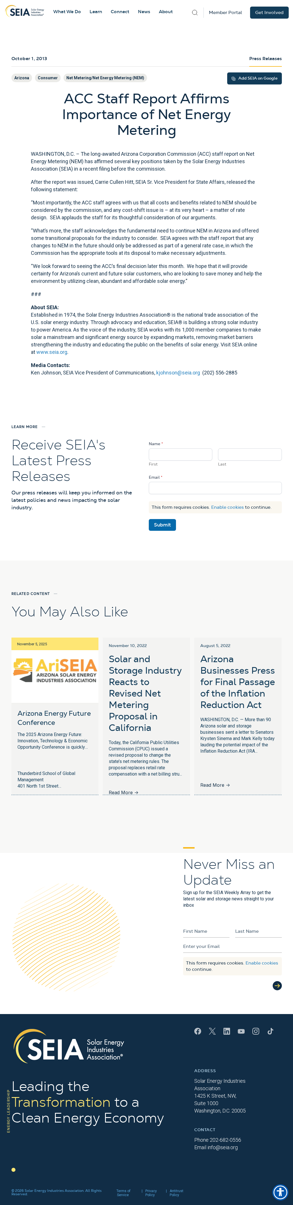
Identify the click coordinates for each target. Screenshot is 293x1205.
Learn (96, 11)
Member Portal (225, 12)
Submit (162, 524)
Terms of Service (123, 1193)
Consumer (48, 78)
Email (156, 478)
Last (222, 464)
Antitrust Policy (176, 1193)
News (144, 11)
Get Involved (269, 12)
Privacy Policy (151, 1193)
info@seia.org (222, 1147)
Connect (120, 11)
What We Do (67, 11)
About (166, 11)
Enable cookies (227, 507)
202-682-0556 (225, 1140)
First (153, 464)
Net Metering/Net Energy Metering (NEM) (105, 78)
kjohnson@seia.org (178, 373)
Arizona (21, 78)
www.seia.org (51, 352)
